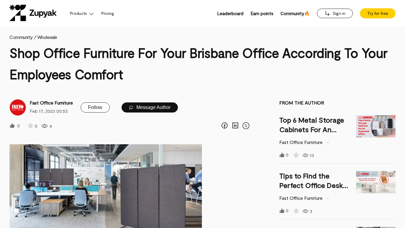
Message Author (152, 107)
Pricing (107, 13)
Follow (95, 107)
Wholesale (47, 37)
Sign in (338, 13)
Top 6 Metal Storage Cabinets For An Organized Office (311, 129)
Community (22, 37)
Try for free (377, 13)
